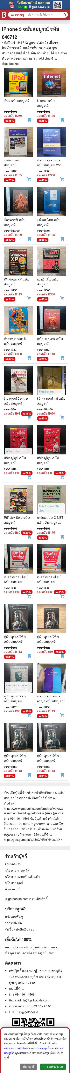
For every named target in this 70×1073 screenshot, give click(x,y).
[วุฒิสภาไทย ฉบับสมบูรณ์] (51, 202)
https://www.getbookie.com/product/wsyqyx (33, 808)
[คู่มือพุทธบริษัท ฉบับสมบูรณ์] (18, 619)
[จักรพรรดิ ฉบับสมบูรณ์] (18, 202)
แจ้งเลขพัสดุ (14, 916)
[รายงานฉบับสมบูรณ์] (18, 142)
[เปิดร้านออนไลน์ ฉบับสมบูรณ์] (18, 559)
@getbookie (29, 1012)
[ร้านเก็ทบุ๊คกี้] (4, 15)
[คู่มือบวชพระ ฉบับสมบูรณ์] (51, 321)
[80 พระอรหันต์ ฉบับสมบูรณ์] (51, 381)
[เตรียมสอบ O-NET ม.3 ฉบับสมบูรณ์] (51, 500)
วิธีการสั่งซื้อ (13, 923)
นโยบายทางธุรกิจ (17, 870)
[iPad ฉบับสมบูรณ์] (18, 83)
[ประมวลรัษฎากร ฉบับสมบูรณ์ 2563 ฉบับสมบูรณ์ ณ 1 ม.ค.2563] (51, 142)
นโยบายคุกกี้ (14, 883)
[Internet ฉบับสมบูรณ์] (51, 83)
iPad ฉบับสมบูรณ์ (17, 100)
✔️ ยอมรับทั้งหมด (53, 1066)
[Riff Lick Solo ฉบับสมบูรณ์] (18, 500)
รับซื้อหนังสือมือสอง (19, 929)
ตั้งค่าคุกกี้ (12, 889)
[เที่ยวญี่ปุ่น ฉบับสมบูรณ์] (18, 440)
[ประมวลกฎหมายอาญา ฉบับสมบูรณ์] (51, 678)
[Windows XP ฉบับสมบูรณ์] (18, 261)
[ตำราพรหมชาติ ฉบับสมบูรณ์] (18, 321)
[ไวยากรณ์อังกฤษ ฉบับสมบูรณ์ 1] (18, 381)
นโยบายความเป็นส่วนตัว (22, 876)
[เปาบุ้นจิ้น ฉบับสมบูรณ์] (51, 261)
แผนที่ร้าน (16, 988)
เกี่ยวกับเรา (13, 864)
